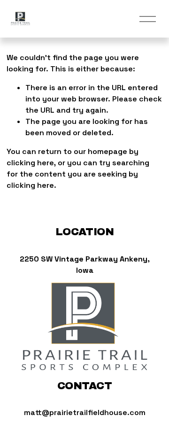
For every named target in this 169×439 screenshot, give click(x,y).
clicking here (30, 163)
